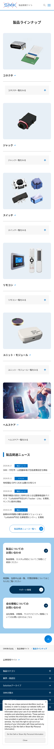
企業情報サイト (10, 659)
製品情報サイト (26, 5)
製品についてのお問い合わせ (14, 550)
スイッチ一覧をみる (17, 230)
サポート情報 (25, 589)
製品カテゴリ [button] (9, 670)
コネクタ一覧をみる (17, 90)
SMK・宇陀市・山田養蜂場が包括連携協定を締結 (25, 469)
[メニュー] (49, 5)
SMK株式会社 (8, 648)
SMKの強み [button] (8, 692)
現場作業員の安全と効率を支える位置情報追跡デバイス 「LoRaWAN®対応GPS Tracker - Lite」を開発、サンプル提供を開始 (27, 498)
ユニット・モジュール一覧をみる (23, 369)
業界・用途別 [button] (9, 678)
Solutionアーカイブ (12, 685)
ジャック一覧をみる (17, 160)
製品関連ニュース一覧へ (25, 528)
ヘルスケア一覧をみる (18, 439)
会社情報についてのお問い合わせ (17, 605)
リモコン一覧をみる (17, 299)
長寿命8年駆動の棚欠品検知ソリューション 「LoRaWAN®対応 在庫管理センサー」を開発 (23, 516)
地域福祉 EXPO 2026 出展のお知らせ (19, 482)
